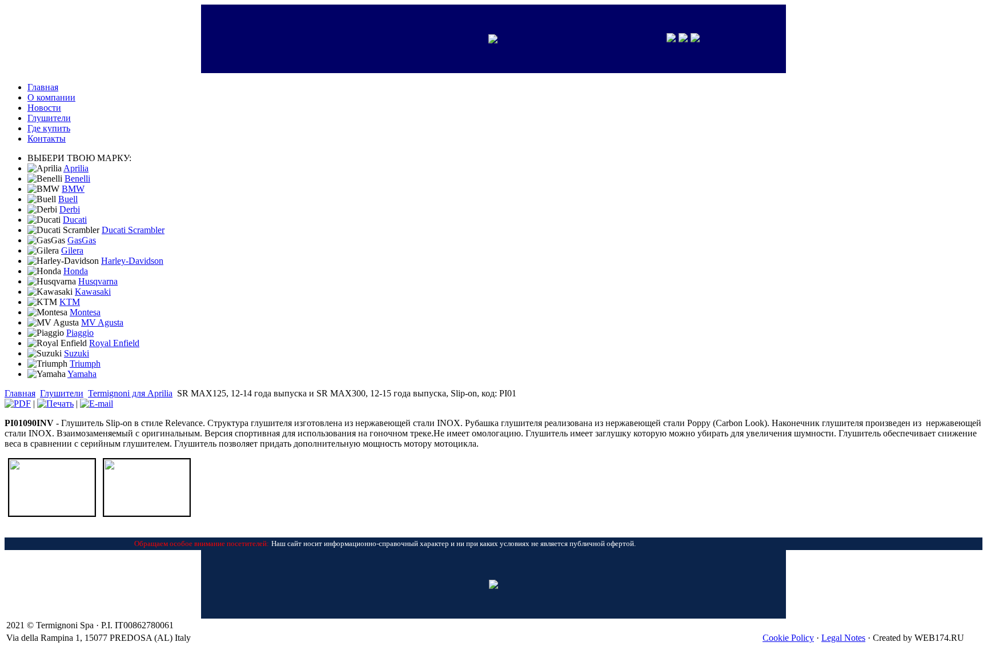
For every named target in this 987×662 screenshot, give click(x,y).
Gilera (72, 250)
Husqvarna (98, 281)
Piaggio (80, 333)
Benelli (77, 178)
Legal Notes (843, 638)
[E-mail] (96, 403)
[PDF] (18, 403)
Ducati (75, 219)
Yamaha (82, 374)
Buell (68, 199)
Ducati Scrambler (133, 230)
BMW (73, 189)
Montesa (85, 312)
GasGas (81, 240)
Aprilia (76, 168)
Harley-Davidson (132, 261)
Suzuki (76, 353)
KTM (69, 302)
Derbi (69, 209)
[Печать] (55, 403)
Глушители (61, 393)
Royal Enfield (114, 343)
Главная (20, 393)
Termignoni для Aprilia (130, 393)
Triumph (85, 363)
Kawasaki (93, 291)
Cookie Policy (788, 638)
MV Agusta (102, 322)
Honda (75, 271)
